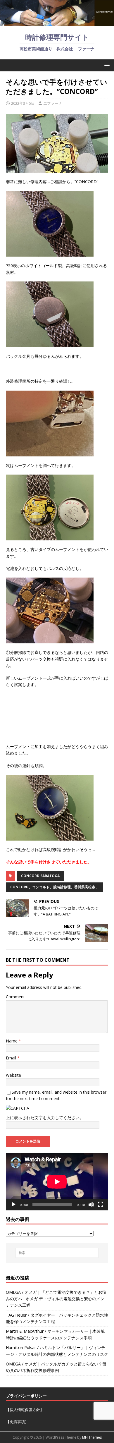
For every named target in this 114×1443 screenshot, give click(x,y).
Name (12, 1041)
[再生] (13, 1204)
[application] (57, 1181)
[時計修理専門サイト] (57, 23)
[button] (106, 65)
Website (13, 1075)
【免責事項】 (17, 1421)
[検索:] (57, 1253)
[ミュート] (91, 1204)
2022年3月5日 (23, 103)
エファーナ (52, 103)
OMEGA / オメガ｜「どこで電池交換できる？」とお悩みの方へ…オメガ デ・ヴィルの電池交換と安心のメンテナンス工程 (56, 1298)
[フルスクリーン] (100, 1204)
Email (11, 1058)
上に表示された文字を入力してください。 (45, 1117)
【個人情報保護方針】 (25, 1409)
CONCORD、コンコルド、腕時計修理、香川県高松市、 (54, 886)
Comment (15, 996)
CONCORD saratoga (40, 875)
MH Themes (92, 1437)
